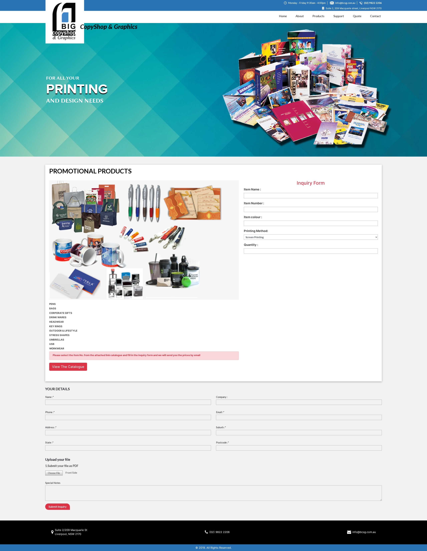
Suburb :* (221, 427)
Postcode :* (222, 442)
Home (283, 16)
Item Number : (254, 203)
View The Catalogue (68, 367)
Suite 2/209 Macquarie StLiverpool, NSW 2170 (71, 532)
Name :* (49, 396)
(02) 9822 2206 (219, 532)
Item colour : (253, 217)
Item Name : (252, 189)
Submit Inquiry (58, 506)
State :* (49, 442)
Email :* (220, 412)
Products (318, 16)
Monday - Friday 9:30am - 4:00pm (307, 2)
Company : (222, 396)
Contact (375, 16)
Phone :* (50, 412)
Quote (357, 16)
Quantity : (251, 244)
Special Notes (52, 482)
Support (338, 16)
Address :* (51, 427)
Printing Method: (256, 231)
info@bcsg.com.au (345, 2)
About (300, 16)
